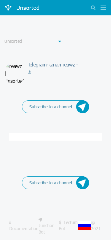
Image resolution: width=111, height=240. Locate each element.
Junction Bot (47, 228)
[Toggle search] (93, 8)
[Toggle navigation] (101, 8)
